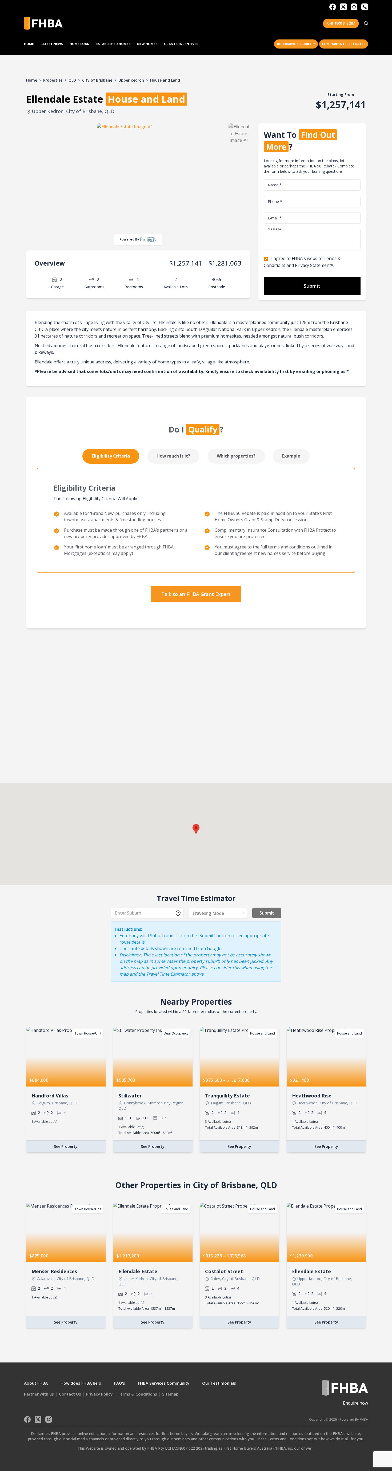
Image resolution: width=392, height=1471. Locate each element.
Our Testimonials (219, 1383)
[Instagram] (354, 6)
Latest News (52, 44)
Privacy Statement (313, 265)
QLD (72, 80)
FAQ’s (119, 1383)
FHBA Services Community (163, 1383)
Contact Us (70, 1394)
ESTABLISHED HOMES (113, 44)
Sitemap (170, 1394)
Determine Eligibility (296, 44)
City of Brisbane (97, 80)
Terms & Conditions (137, 1394)
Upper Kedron (131, 80)
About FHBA (36, 1383)
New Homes (147, 44)
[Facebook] (332, 6)
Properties (52, 80)
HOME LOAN (80, 44)
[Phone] (364, 6)
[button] (196, 829)
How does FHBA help (81, 1383)
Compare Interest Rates (343, 44)
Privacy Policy (99, 1394)
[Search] (366, 23)
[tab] (110, 456)
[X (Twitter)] (343, 6)
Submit (312, 286)
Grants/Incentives (181, 44)
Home (29, 44)
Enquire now (355, 1403)
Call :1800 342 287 (341, 23)
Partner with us (39, 1394)
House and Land (165, 80)
